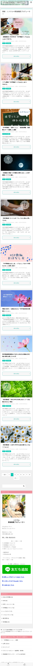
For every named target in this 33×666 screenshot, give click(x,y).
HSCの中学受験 (6, 133)
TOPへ (24, 664)
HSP (4, 43)
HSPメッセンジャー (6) (8, 604)
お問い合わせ (6, 643)
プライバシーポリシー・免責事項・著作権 (13, 650)
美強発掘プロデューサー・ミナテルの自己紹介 (14, 654)
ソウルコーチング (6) (8, 614)
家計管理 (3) (6, 618)
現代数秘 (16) (6, 622)
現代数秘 (8, 43)
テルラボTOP (12, 629)
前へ (5, 474)
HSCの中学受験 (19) (8, 597)
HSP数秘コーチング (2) (8, 607)
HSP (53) (5, 600)
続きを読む (16, 56)
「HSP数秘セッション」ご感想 (10, 640)
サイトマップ (6, 647)
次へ (16, 478)
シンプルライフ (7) (7, 611)
